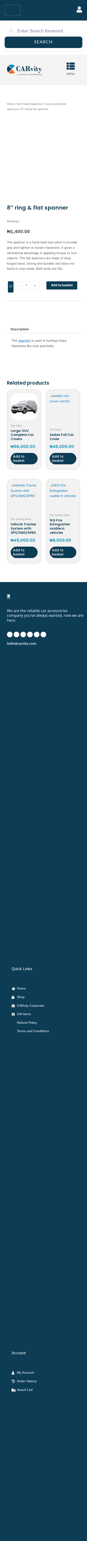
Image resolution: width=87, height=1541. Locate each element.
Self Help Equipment (30, 104)
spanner (24, 340)
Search (43, 42)
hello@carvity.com (21, 643)
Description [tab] (20, 329)
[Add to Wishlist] (10, 287)
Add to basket (62, 285)
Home (11, 104)
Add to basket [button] (19, 458)
